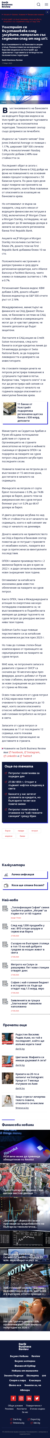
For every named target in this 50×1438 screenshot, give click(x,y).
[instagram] (21, 1398)
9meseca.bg (22, 1107)
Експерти (33, 1375)
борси (7, 830)
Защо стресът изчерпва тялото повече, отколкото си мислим (30, 1100)
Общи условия (15, 1405)
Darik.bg (17, 1419)
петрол (35, 830)
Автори (25, 1390)
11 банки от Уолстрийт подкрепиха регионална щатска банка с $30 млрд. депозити (30, 412)
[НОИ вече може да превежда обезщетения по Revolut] (25, 1146)
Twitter (27, 756)
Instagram (33, 752)
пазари (21, 830)
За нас (25, 1412)
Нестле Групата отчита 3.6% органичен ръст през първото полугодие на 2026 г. (22, 1324)
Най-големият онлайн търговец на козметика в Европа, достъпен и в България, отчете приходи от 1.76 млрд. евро (24, 1292)
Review (36, 1356)
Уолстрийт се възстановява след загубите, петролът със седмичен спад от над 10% (22, 20)
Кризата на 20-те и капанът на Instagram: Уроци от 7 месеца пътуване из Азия (30, 1078)
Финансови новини (35, 14)
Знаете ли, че (32, 1385)
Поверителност (34, 1405)
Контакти (22, 1408)
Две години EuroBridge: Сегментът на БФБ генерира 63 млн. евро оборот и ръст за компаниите (23, 1259)
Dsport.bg (35, 1419)
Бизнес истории (25, 1361)
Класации (35, 1380)
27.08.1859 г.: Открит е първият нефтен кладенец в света (26, 785)
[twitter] (36, 1398)
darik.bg (20, 1048)
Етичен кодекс (37, 1408)
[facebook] (13, 1398)
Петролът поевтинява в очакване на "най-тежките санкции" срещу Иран (25, 813)
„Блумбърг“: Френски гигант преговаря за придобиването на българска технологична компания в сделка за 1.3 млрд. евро (23, 1227)
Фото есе (15, 1385)
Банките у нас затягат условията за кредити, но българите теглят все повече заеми (24, 799)
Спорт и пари (17, 1380)
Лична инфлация (22, 874)
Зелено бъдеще (13, 1375)
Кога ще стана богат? (27, 885)
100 (44, 1375)
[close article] (47, 12)
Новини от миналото (25, 1370)
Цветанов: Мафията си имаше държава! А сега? (31, 1059)
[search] (38, 4)
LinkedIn (12, 756)
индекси (8, 836)
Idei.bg (36, 1422)
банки (22, 836)
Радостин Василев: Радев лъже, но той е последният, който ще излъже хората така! (30, 1039)
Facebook (17, 752)
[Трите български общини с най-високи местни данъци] (25, 1180)
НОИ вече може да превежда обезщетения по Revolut (21, 1158)
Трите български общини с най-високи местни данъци (23, 1191)
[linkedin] (29, 1398)
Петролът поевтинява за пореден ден (23, 774)
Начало (6, 14)
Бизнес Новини (18, 14)
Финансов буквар (25, 1366)
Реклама (9, 1408)
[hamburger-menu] (46, 4)
